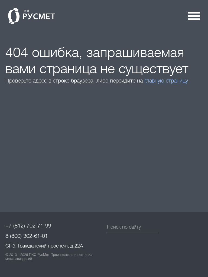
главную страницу (166, 81)
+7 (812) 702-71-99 (28, 226)
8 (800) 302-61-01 (26, 236)
